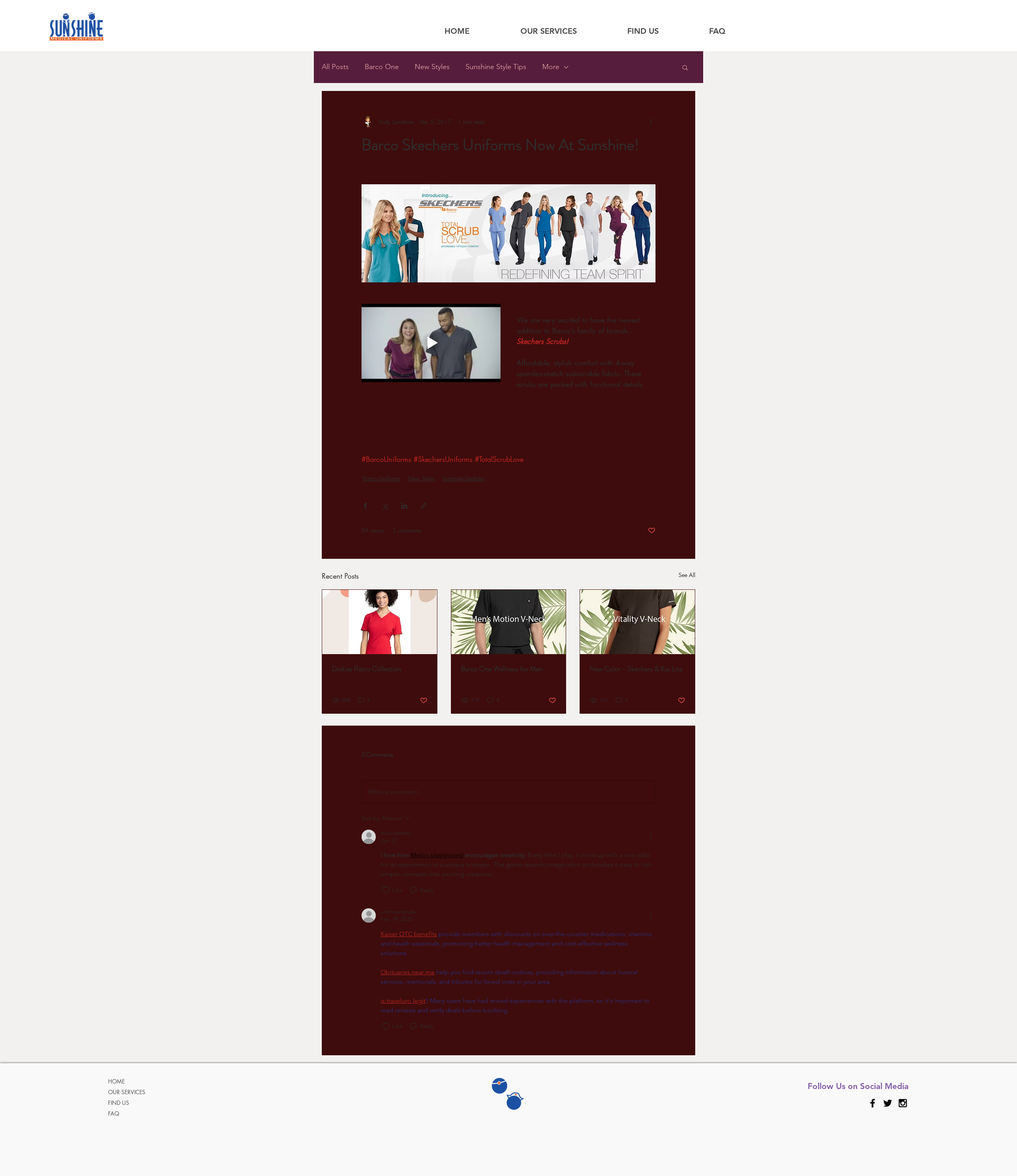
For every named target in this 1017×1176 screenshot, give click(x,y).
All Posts (335, 66)
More (550, 66)
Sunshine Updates (463, 478)
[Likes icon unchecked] (386, 890)
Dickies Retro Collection (366, 669)
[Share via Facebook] (365, 506)
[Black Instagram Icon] (903, 1103)
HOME (116, 1081)
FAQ (113, 1113)
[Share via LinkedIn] (404, 506)
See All (687, 575)
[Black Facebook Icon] (872, 1103)
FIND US (118, 1102)
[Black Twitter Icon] (887, 1103)
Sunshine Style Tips (496, 66)
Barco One (382, 66)
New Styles (432, 66)
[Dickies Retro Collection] (379, 622)
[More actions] (650, 121)
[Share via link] (423, 506)
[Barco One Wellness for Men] (508, 622)
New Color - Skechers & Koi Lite (636, 669)
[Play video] (431, 343)
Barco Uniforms (382, 478)
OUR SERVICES (126, 1092)
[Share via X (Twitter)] (385, 506)
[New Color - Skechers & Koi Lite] (637, 622)
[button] (685, 67)
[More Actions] (650, 837)
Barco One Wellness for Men (502, 669)
